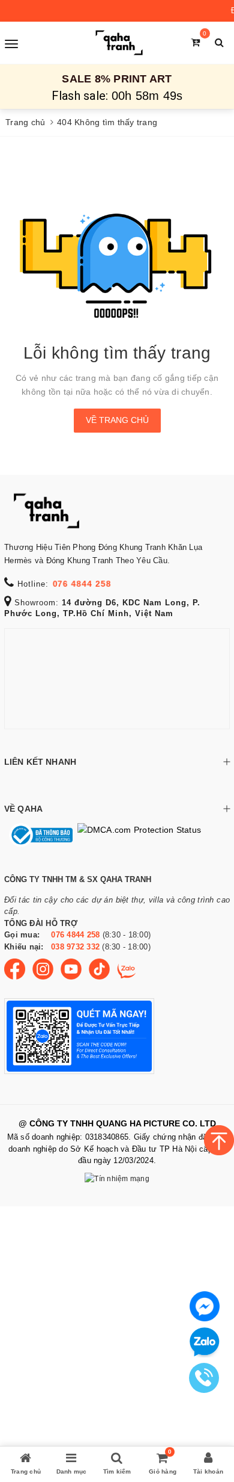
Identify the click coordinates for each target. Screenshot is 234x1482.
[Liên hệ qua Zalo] (205, 1342)
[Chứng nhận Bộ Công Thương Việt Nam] (38, 835)
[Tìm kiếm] (219, 42)
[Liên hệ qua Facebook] (205, 1305)
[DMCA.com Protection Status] (137, 835)
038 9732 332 (75, 946)
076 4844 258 (82, 583)
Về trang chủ (117, 420)
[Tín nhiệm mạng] (117, 1179)
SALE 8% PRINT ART (117, 79)
